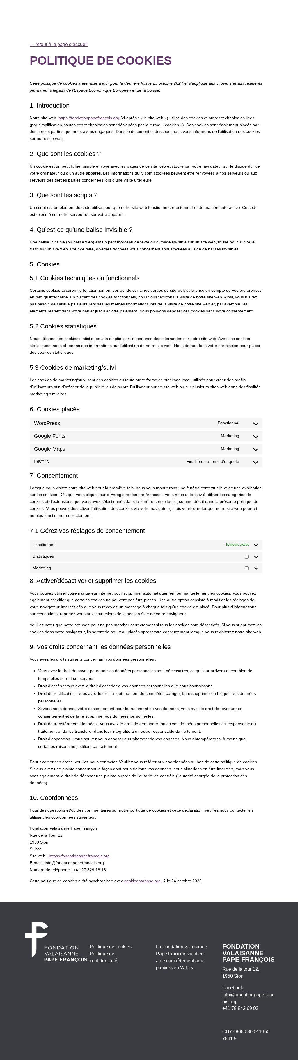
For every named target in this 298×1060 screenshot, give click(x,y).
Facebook (232, 987)
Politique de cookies (111, 946)
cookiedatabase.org (142, 880)
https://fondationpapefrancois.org (88, 117)
